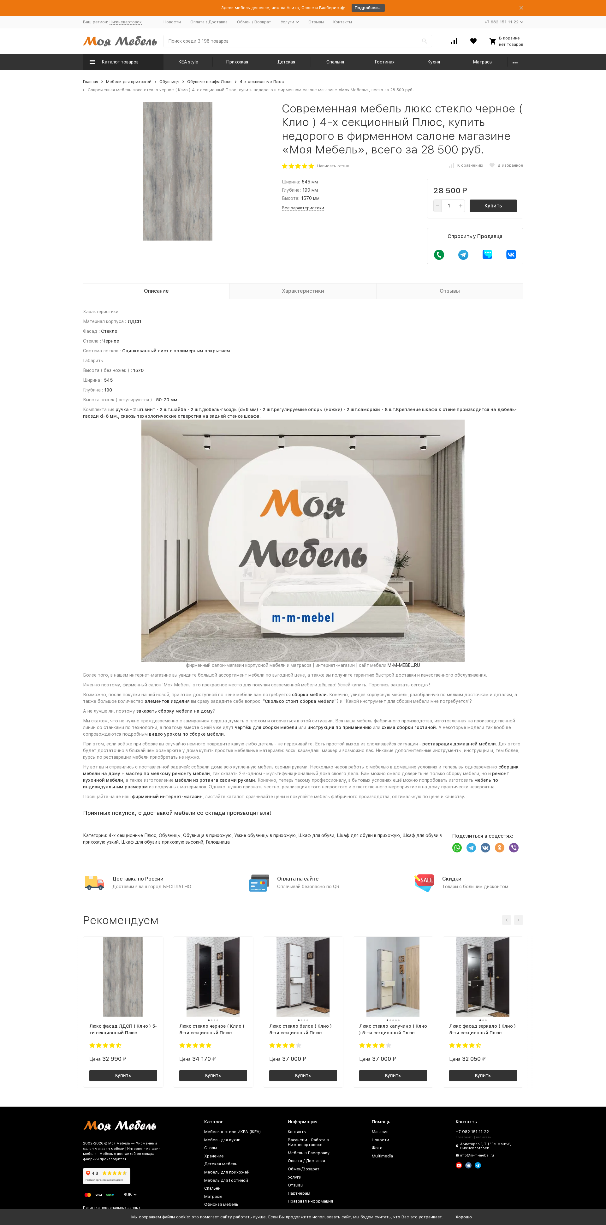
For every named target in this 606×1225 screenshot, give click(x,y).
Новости (172, 22)
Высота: (291, 198)
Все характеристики (303, 208)
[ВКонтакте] (485, 847)
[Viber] (514, 847)
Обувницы (169, 81)
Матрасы (482, 61)
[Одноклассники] (499, 847)
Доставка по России (137, 879)
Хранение (214, 1156)
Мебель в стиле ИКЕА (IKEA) (232, 1131)
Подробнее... (368, 7)
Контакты (342, 22)
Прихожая (237, 61)
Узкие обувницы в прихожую (265, 835)
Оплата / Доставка (209, 22)
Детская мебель (220, 1164)
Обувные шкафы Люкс (209, 81)
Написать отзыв (333, 166)
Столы (210, 1147)
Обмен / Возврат (254, 22)
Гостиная (385, 61)
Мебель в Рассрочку (309, 1152)
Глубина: (291, 190)
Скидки (451, 879)
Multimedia (382, 1156)
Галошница (218, 842)
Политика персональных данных (111, 1208)
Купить (493, 206)
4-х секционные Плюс (262, 81)
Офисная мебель (221, 1204)
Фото (377, 1147)
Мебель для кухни (222, 1140)
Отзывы (316, 22)
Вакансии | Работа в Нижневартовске (308, 1142)
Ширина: (291, 181)
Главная (90, 81)
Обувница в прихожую (207, 835)
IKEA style (188, 61)
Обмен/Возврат (303, 1169)
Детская (286, 61)
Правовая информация (310, 1201)
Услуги (294, 1177)
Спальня (335, 61)
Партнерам (299, 1193)
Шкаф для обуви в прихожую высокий (162, 842)
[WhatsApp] (457, 847)
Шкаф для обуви (316, 835)
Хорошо (463, 1217)
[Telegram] (471, 847)
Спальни (212, 1188)
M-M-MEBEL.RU (404, 665)
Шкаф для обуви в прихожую (368, 835)
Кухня (433, 61)
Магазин (380, 1131)
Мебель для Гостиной (226, 1180)
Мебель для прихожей (129, 81)
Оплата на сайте (298, 879)
